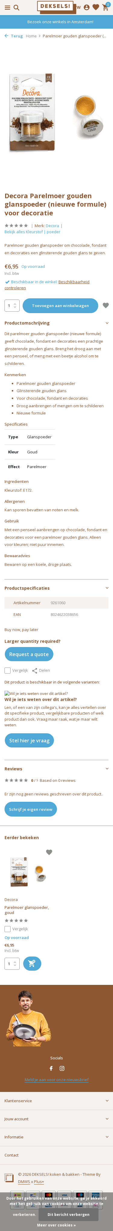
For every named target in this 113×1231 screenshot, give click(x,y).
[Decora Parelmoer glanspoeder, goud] (28, 872)
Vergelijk (20, 670)
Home (31, 36)
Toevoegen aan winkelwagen (60, 305)
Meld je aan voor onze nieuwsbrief (57, 1079)
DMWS (24, 1181)
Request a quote (29, 654)
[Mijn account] (86, 7)
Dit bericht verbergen (68, 1214)
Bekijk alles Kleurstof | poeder (32, 231)
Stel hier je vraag (29, 740)
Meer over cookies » (56, 1225)
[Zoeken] (15, 8)
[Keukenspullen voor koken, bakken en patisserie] (56, 7)
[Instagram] (62, 1068)
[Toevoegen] (32, 964)
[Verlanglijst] (96, 7)
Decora (52, 225)
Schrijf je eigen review (30, 809)
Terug (16, 36)
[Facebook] (51, 1068)
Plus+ (39, 1181)
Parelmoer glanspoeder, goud (27, 910)
